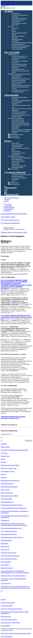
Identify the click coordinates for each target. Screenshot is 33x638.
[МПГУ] (3, 6)
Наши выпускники (7, 568)
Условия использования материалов (20, 633)
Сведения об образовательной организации (14, 450)
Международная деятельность (10, 480)
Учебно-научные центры (8, 552)
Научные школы (6, 616)
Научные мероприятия (8, 602)
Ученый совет (5, 456)
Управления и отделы (7, 471)
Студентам (7, 204)
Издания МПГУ (6, 625)
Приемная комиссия (7, 502)
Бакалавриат (5, 543)
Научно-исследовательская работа (11, 608)
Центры (3, 474)
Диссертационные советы (9, 619)
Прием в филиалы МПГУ (9, 534)
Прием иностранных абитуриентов (12, 537)
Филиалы (4, 477)
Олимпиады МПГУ (7, 605)
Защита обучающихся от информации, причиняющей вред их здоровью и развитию (15, 571)
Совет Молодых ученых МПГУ (10, 622)
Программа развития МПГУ (9, 496)
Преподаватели (9, 227)
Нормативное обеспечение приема (11, 505)
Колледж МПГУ (6, 562)
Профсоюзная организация (9, 486)
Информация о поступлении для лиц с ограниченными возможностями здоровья (14, 524)
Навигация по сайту (8, 8)
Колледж (7, 199)
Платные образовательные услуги (11, 528)
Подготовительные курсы (9, 531)
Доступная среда (6, 583)
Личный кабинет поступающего (13, 3)
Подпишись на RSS (8, 1)
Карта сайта (4, 633)
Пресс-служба (5, 489)
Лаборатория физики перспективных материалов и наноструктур (13, 417)
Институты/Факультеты (11, 198)
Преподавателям (9, 207)
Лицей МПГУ (5, 565)
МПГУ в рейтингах (7, 492)
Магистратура (5, 546)
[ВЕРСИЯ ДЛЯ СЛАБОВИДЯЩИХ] (10, 188)
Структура (4, 453)
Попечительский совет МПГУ (10, 465)
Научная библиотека (7, 483)
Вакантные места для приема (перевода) (13, 575)
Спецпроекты (8, 209)
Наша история (5, 447)
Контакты (7, 210)
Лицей (6, 201)
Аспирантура (5, 520)
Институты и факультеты (8, 468)
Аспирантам (8, 206)
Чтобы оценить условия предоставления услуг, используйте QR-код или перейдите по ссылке (15, 587)
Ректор (3, 459)
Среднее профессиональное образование (13, 508)
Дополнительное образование (10, 555)
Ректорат (3, 462)
